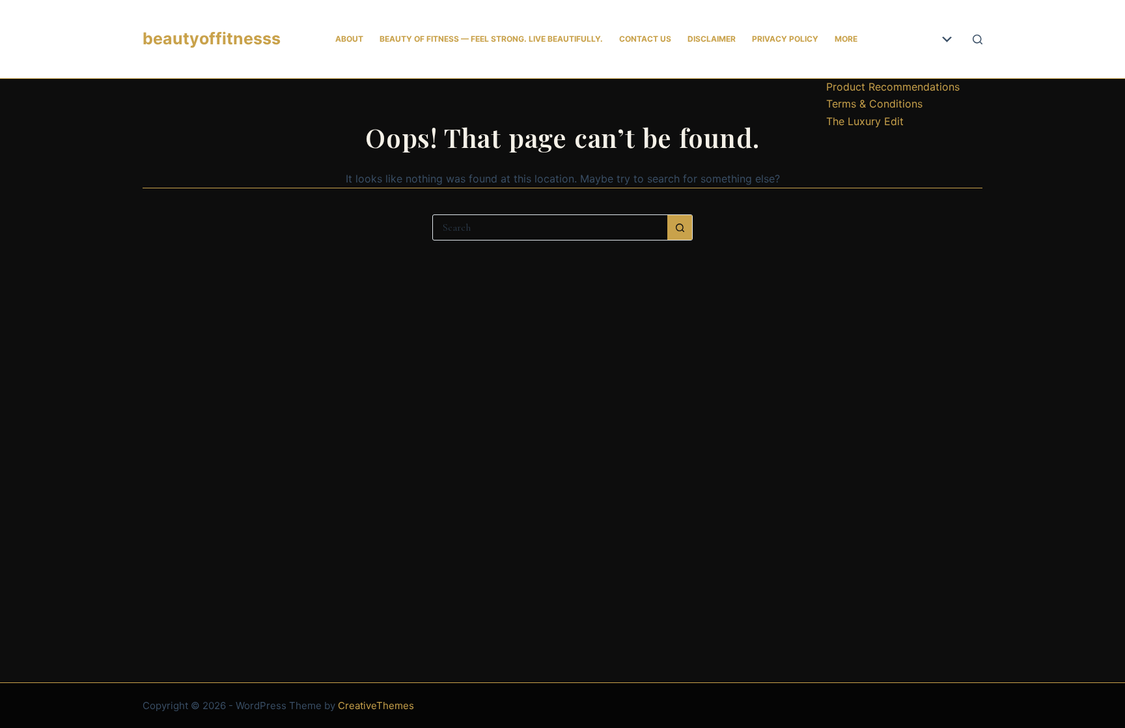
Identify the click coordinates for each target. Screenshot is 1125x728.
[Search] (977, 39)
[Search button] (679, 227)
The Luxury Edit (865, 121)
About (349, 39)
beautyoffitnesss (212, 38)
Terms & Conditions (874, 103)
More (846, 39)
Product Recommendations (893, 86)
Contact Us (645, 39)
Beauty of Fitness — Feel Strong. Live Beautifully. (491, 39)
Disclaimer (712, 39)
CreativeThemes (376, 705)
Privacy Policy (785, 39)
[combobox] (550, 227)
